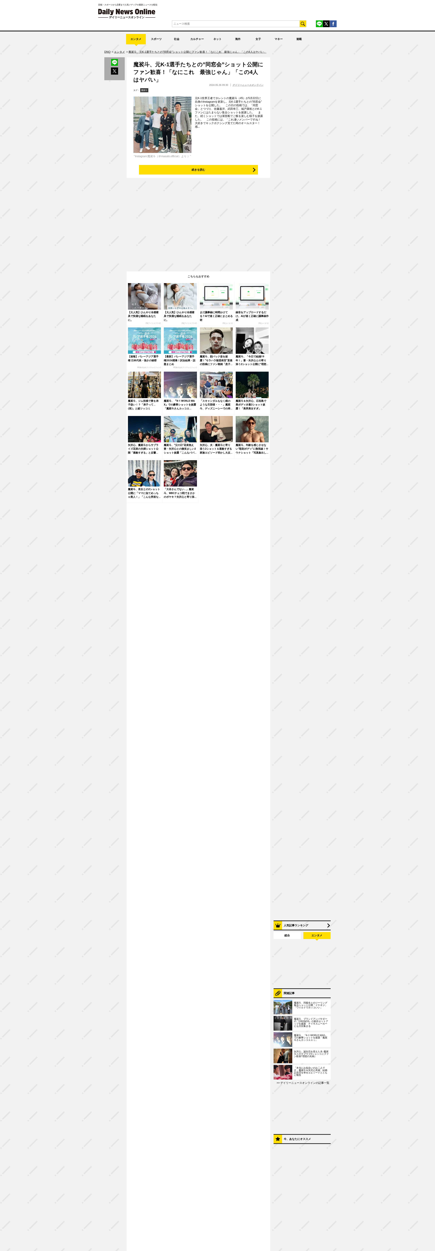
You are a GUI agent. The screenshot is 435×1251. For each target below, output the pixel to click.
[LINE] (319, 23)
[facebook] (333, 23)
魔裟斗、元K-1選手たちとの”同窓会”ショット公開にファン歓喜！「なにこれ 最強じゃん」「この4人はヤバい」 (198, 72)
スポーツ (156, 39)
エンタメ (135, 39)
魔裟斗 (144, 90)
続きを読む (198, 169)
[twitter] (326, 23)
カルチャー (197, 39)
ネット (217, 39)
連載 (299, 39)
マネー (279, 39)
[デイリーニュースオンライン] (126, 12)
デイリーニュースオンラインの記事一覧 (304, 1082)
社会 (176, 39)
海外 (238, 39)
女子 (258, 39)
